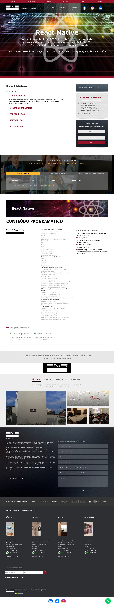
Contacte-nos (49, 185)
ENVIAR (83, 490)
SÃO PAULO (50, 8)
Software (13, 1)
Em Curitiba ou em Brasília (57, 173)
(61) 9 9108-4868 (66, 552)
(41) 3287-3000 (39, 550)
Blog (41, 8)
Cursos (24, 8)
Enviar (92, 142)
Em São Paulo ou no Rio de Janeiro (91, 173)
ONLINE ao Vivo (23, 173)
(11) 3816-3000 (13, 550)
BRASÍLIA (74, 8)
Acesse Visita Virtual (12, 556)
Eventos (33, 8)
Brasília (59, 379)
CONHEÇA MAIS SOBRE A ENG (17, 478)
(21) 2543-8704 (91, 550)
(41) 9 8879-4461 (40, 552)
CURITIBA (62, 8)
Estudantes (48, 1)
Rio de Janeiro (73, 379)
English (100, 1)
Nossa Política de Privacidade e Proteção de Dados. (30, 591)
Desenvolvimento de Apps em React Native (44, 338)
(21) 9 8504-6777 (92, 552)
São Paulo (36, 379)
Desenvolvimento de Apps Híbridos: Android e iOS (20, 338)
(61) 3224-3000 (65, 550)
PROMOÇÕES (83, 1)
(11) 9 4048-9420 (14, 552)
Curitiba (48, 379)
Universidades (31, 1)
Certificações (65, 1)
